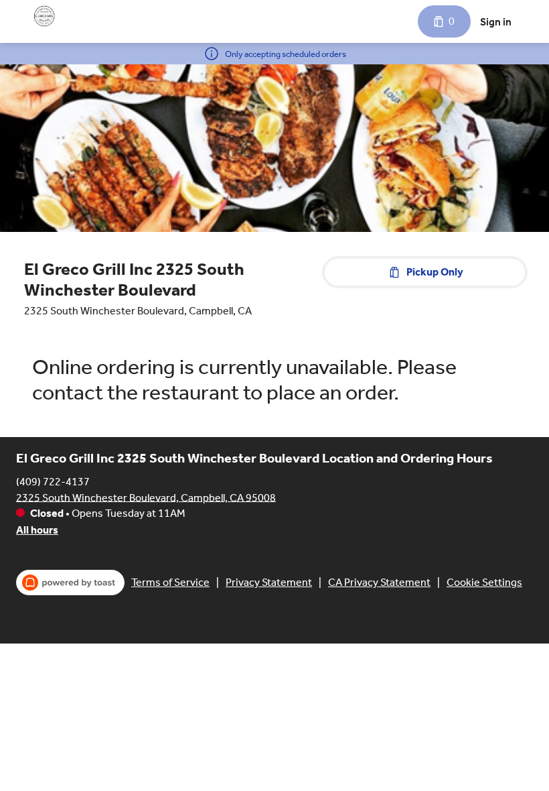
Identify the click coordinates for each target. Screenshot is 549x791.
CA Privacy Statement (379, 582)
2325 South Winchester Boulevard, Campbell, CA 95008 (146, 497)
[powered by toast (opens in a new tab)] (70, 582)
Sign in (496, 21)
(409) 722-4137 (53, 481)
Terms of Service (170, 582)
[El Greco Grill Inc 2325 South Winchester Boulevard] (44, 16)
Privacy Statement (269, 582)
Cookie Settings (484, 582)
